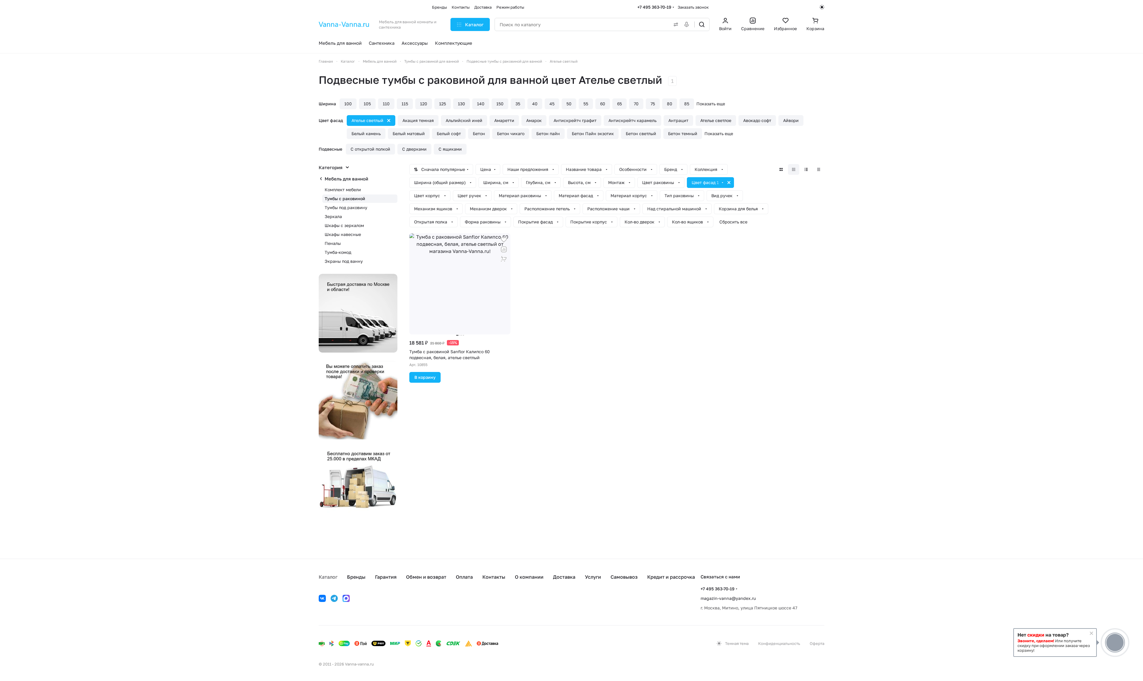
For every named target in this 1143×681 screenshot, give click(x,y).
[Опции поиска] (674, 24)
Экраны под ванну (344, 261)
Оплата (464, 577)
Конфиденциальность (779, 643)
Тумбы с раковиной (345, 198)
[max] (346, 598)
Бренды (356, 577)
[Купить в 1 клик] (504, 259)
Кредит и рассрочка (671, 577)
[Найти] (701, 24)
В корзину (425, 377)
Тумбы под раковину (346, 207)
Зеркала (333, 216)
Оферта (817, 643)
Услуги (593, 577)
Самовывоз (624, 577)
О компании (529, 577)
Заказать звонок (693, 7)
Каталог (328, 577)
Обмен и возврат (426, 577)
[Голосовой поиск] (687, 24)
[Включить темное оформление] (822, 7)
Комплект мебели (343, 189)
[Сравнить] (504, 249)
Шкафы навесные (343, 234)
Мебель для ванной (346, 178)
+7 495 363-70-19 (654, 7)
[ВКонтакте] (322, 598)
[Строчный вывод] (806, 169)
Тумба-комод (338, 252)
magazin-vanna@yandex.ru (728, 598)
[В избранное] (504, 240)
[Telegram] (334, 598)
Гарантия (386, 577)
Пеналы (333, 243)
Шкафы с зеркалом (344, 225)
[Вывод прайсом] (818, 169)
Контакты (493, 577)
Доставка (564, 577)
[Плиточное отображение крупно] (781, 169)
